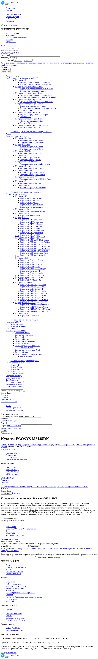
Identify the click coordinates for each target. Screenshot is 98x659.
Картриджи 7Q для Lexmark (31, 205)
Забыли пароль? (13, 426)
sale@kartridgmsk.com (14, 630)
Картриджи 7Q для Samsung (31, 207)
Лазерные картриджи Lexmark (32, 173)
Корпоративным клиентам (16, 586)
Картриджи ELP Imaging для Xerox (34, 255)
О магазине (10, 8)
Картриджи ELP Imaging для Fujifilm (35, 242)
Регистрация (11, 421)
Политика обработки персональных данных (24, 597)
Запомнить (7, 433)
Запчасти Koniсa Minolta (30, 127)
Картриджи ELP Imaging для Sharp (34, 253)
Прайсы (9, 616)
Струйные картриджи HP (30, 160)
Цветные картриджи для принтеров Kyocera (38, 108)
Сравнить (5, 482)
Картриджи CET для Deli (30, 228)
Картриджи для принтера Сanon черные (36, 89)
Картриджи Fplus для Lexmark (32, 277)
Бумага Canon (16, 367)
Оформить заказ (7, 399)
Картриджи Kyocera (23, 166)
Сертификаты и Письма (15, 620)
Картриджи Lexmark (23, 170)
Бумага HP (15, 365)
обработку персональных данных (32, 63)
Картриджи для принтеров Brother (29, 93)
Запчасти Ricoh (26, 123)
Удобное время (7, 60)
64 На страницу (12, 472)
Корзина (4, 397)
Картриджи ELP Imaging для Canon (34, 240)
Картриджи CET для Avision (31, 222)
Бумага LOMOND (18, 371)
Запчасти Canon (21, 352)
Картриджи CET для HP (30, 235)
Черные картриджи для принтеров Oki (36, 115)
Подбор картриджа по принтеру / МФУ (31, 445)
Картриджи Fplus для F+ (30, 267)
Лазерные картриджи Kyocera (32, 168)
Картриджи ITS (21, 313)
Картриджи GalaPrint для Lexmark (34, 295)
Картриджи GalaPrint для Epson (33, 287)
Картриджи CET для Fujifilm (31, 233)
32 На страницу (12, 470)
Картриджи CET (22, 218)
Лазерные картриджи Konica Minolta (35, 164)
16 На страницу (12, 467)
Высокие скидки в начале (16, 459)
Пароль (4, 426)
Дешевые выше (12, 455)
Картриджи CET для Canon (31, 226)
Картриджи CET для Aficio (31, 220)
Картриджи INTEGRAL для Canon (34, 307)
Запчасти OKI (25, 117)
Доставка (9, 12)
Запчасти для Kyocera (24, 335)
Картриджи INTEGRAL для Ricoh (34, 311)
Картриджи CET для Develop (32, 231)
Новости (9, 595)
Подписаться (34, 546)
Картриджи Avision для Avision (32, 211)
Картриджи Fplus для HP (30, 271)
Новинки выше (12, 453)
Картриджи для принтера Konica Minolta (31, 125)
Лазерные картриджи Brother (32, 140)
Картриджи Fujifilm (23, 151)
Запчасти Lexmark (22, 333)
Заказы (8, 406)
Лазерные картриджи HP (30, 157)
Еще (17, 236)
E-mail (3, 423)
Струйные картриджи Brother (32, 142)
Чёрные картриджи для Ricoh (32, 121)
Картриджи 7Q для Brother (31, 198)
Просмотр (5, 480)
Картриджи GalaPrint (23, 282)
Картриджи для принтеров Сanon (29, 87)
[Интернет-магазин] (9, 25)
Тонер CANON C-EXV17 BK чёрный (21, 529)
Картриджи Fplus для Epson (31, 264)
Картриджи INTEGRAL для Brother (34, 305)
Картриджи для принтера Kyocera (29, 104)
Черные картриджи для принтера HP (35, 82)
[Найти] (24, 391)
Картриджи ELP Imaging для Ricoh (34, 251)
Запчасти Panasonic (23, 339)
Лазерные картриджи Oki (30, 183)
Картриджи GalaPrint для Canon (33, 285)
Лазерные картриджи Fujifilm (32, 153)
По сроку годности (18, 326)
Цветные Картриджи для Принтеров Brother (38, 97)
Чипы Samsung (26, 356)
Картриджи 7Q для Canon (30, 200)
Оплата (9, 10)
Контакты (10, 21)
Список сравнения (13, 408)
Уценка (13, 328)
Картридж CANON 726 (15, 535)
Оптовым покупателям (15, 618)
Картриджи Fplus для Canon (31, 260)
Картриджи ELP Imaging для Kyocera (35, 246)
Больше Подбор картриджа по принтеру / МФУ (31, 132)
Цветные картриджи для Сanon (33, 91)
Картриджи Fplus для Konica (31, 273)
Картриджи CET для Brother (31, 224)
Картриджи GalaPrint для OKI (32, 297)
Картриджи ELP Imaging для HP (33, 244)
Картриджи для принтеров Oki (27, 112)
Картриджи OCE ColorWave (26, 177)
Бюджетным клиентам (15, 588)
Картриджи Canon (22, 145)
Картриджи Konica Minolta (26, 162)
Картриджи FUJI (22, 278)
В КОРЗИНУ (6, 493)
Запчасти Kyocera (27, 110)
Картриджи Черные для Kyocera (33, 106)
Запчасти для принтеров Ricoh (27, 350)
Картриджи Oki (21, 181)
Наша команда (11, 599)
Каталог (11, 445)
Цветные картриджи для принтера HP (35, 84)
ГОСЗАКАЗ (11, 19)
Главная (4, 445)
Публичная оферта (13, 584)
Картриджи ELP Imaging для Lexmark (35, 249)
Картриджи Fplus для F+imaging (33, 269)
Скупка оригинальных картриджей (20, 593)
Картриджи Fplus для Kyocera (32, 275)
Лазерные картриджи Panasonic (33, 188)
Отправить (6, 69)
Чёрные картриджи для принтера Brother (36, 95)
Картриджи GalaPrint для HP (31, 289)
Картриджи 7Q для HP (29, 203)
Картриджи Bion (22, 213)
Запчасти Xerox (26, 348)
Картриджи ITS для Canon (30, 316)
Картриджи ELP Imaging (25, 238)
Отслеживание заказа (9, 416)
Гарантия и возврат (14, 14)
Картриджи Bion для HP (30, 215)
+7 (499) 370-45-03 (8, 46)
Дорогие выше (12, 457)
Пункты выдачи (12, 17)
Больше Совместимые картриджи (25, 320)
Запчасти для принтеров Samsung (29, 354)
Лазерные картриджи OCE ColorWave (35, 179)
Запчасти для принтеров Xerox (27, 346)
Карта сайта (10, 601)
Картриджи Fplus (22, 258)
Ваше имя (5, 55)
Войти (3, 421)
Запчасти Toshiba (22, 343)
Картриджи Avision (23, 209)
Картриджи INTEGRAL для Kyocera (35, 309)
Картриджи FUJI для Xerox (31, 280)
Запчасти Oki (20, 337)
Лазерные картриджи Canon (31, 147)
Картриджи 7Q (21, 196)
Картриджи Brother (23, 138)
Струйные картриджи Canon (31, 149)
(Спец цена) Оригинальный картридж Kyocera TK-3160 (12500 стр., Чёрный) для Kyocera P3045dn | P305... (44, 487)
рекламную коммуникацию (61, 63)
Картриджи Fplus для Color (31, 262)
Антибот (4, 67)
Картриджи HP (21, 80)
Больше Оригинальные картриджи (26, 192)
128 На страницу (12, 474)
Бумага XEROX (17, 369)
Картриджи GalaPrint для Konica (33, 291)
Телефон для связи (8, 58)
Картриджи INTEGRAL (25, 303)
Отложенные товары (14, 410)
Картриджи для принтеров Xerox (28, 99)
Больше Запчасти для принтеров (25, 361)
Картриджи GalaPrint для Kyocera (33, 293)
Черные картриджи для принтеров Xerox (36, 102)
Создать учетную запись (11, 428)
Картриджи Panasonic (24, 185)
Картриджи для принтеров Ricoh (28, 119)
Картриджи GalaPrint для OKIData (34, 300)
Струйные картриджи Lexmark (32, 175)
